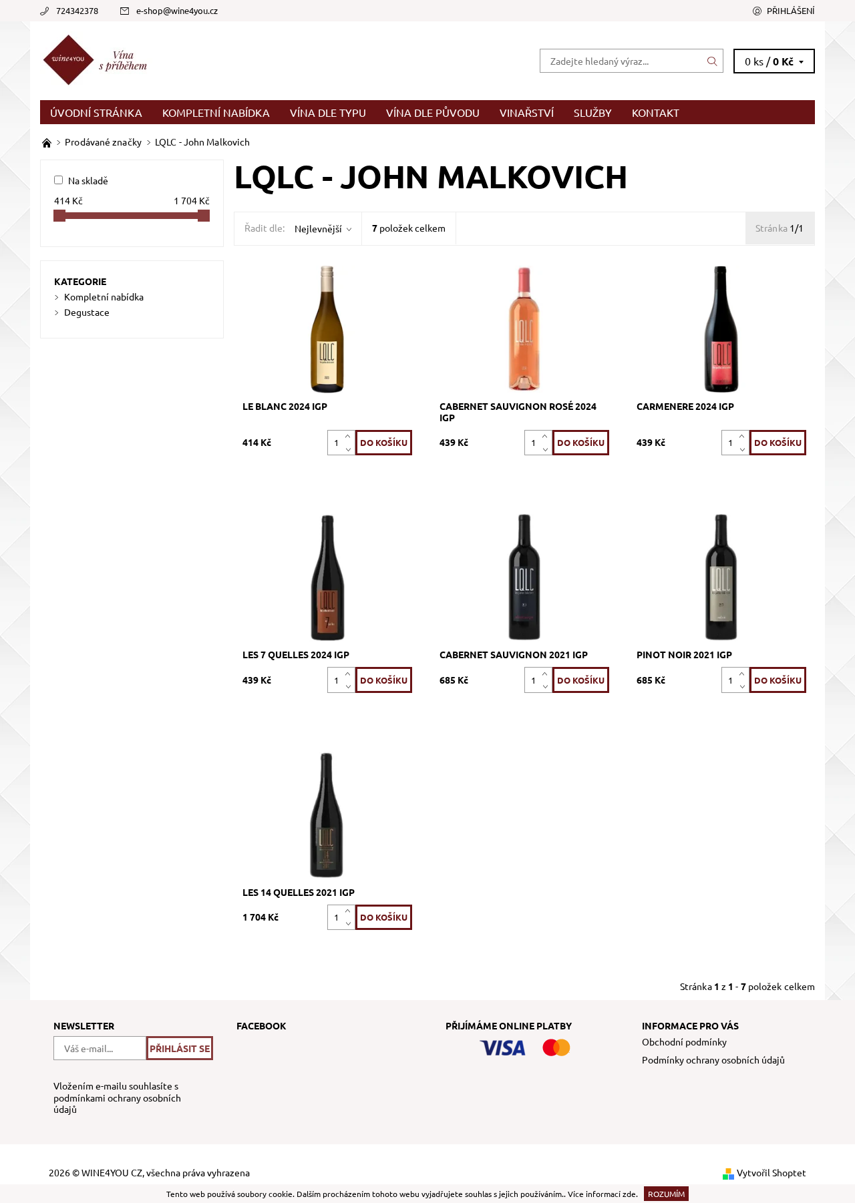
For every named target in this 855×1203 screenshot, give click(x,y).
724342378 (77, 10)
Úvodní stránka (96, 112)
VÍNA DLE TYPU (328, 112)
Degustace (87, 312)
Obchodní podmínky (684, 1041)
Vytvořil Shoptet (771, 1172)
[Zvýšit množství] (350, 436)
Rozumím (666, 1193)
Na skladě (88, 180)
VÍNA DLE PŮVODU (433, 112)
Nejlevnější (318, 228)
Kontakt (655, 112)
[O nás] (47, 142)
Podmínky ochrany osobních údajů (713, 1059)
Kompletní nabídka (216, 112)
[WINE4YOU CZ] (98, 58)
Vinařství (527, 112)
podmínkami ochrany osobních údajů (117, 1104)
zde (629, 1193)
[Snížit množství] (350, 449)
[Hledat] (712, 61)
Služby (593, 112)
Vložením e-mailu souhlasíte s (117, 1097)
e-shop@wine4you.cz (177, 10)
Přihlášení (791, 10)
